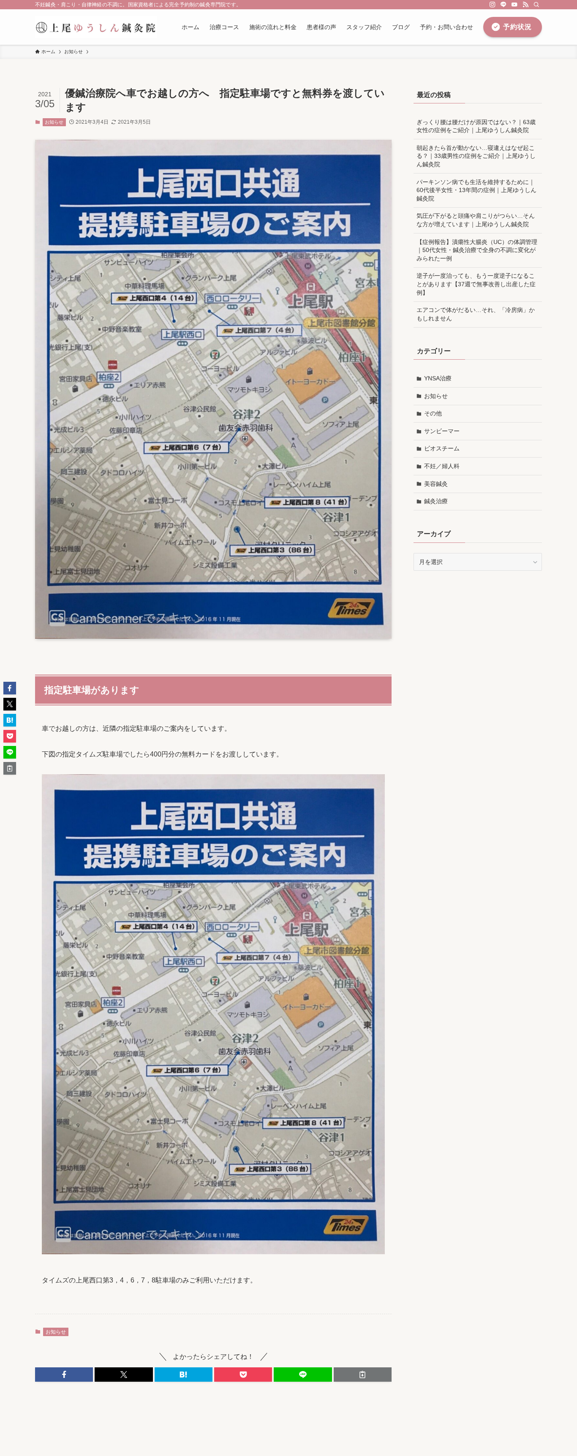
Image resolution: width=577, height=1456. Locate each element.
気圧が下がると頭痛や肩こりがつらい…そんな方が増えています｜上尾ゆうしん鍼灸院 (475, 220)
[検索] (536, 4)
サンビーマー (442, 431)
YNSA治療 (438, 378)
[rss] (525, 4)
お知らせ (54, 122)
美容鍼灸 (436, 483)
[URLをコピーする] (363, 1374)
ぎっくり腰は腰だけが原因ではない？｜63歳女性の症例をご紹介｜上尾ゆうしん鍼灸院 (476, 126)
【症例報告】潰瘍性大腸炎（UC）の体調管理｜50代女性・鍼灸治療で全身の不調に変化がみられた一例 (476, 250)
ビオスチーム (442, 448)
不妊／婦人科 (442, 466)
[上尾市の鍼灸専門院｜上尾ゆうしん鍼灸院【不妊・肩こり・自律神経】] (96, 27)
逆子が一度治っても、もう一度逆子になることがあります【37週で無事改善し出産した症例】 (476, 284)
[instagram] (492, 4)
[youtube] (514, 4)
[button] (64, 1374)
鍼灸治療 (436, 501)
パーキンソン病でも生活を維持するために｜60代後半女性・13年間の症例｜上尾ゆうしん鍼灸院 (476, 190)
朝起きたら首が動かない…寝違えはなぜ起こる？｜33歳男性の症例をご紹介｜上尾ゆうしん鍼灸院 (476, 156)
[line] (503, 4)
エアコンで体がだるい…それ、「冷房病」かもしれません (475, 314)
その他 (433, 413)
